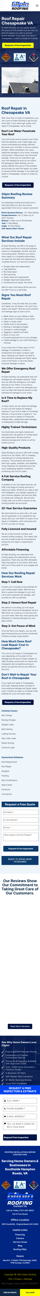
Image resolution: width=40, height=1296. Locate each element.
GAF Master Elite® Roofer (13, 228)
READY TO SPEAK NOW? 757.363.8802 (20, 860)
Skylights (5, 771)
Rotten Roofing (8, 743)
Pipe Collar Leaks (9, 738)
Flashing (5, 776)
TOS (10, 1279)
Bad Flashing (7, 729)
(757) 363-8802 (26, 1210)
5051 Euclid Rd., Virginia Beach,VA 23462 (20, 1224)
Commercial (7, 794)
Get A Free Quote (20, 1214)
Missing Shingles (9, 720)
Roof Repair (6, 766)
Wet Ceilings (7, 715)
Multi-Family (7, 785)
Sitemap (28, 1279)
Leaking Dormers (9, 734)
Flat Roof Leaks (8, 748)
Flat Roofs (6, 789)
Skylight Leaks (8, 724)
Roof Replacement (9, 762)
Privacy (18, 1279)
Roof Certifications (9, 780)
